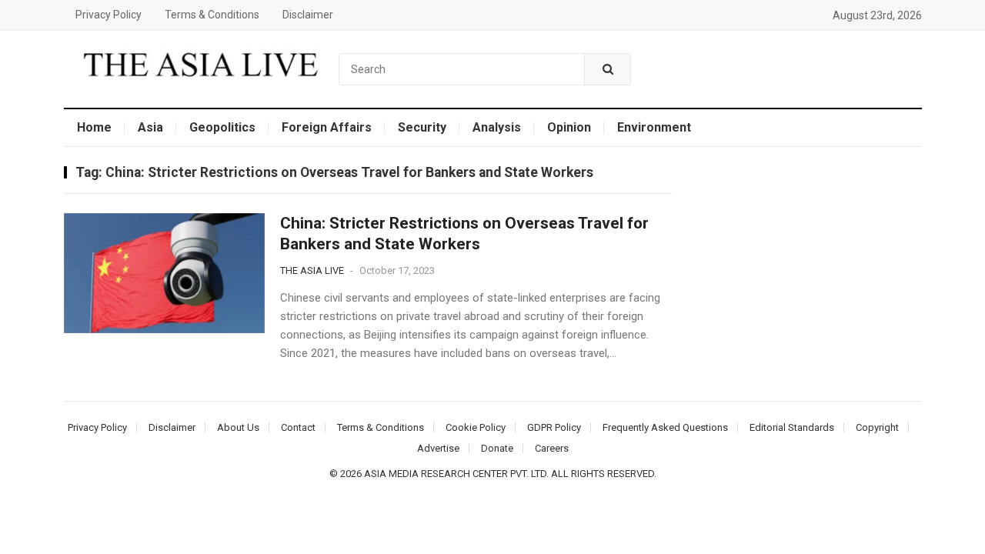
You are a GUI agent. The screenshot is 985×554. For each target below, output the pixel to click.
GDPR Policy (554, 427)
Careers (552, 448)
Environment (654, 127)
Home (94, 127)
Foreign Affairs (327, 127)
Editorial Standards (792, 427)
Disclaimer (307, 14)
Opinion (569, 127)
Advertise (438, 448)
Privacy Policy (108, 14)
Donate (497, 448)
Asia (150, 127)
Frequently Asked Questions (665, 427)
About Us (238, 427)
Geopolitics (222, 127)
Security (422, 127)
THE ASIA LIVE (312, 270)
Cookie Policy (476, 427)
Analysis (496, 127)
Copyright (877, 427)
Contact (298, 427)
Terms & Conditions (212, 14)
